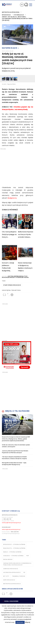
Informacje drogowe (22, 5)
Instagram (11, 593)
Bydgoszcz (6, 15)
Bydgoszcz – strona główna (14, 544)
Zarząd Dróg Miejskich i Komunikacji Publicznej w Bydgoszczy (17, 564)
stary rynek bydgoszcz (12, 285)
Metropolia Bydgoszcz (12, 583)
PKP (27, 555)
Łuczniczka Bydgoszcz (12, 572)
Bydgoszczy (12, 198)
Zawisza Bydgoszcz (10, 568)
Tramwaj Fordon (18, 576)
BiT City (6, 576)
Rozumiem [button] (20, 622)
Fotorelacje (19, 15)
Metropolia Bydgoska (7, 4)
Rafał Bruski (7, 559)
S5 (24, 572)
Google (11, 294)
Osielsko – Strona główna (13, 555)
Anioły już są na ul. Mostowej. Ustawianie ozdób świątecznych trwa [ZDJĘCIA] (17, 18)
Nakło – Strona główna (12, 552)
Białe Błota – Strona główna (14, 548)
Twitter (8, 294)
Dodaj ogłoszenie (11, 601)
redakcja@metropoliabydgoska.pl (11, 522)
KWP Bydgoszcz (9, 580)
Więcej (27, 622)
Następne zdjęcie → (10, 48)
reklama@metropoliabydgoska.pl (11, 529)
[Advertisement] (17, 167)
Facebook (4, 294)
